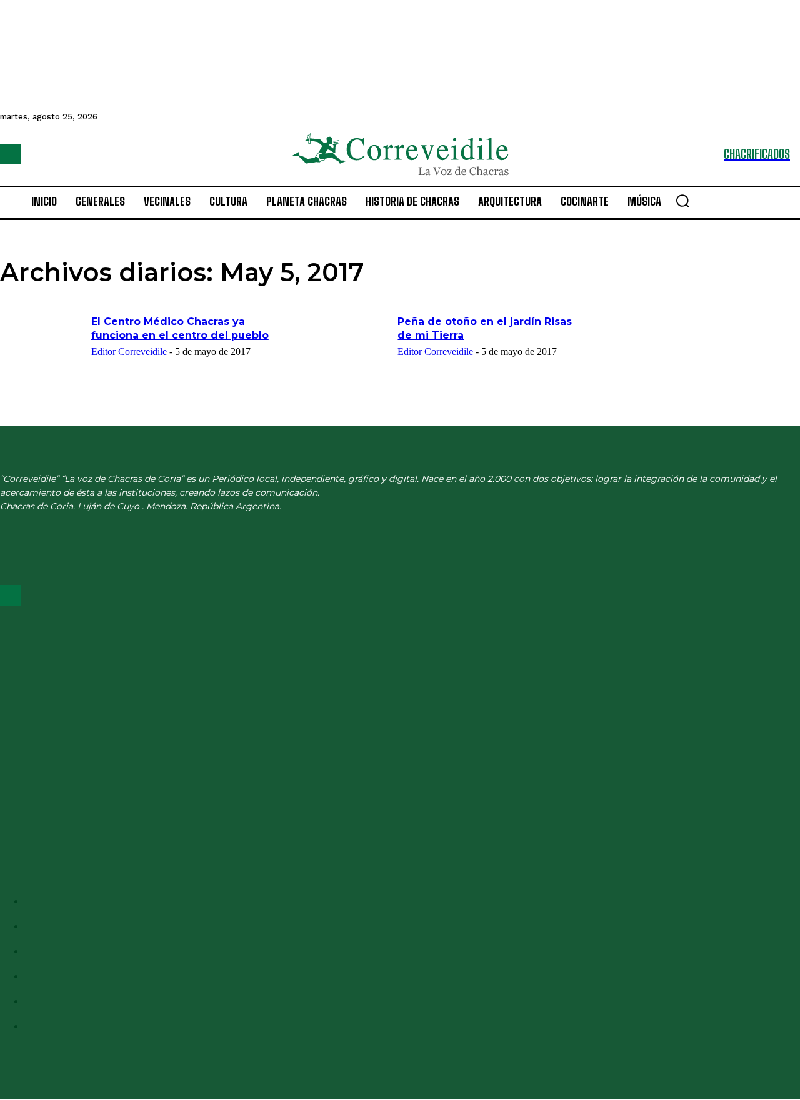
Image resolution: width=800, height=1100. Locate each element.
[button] (683, 201)
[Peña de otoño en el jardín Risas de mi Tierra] (348, 344)
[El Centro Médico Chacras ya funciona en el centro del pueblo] (41, 344)
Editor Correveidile (129, 351)
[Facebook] (10, 154)
